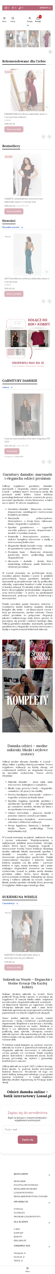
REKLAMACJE (20, 1240)
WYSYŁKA (18, 1209)
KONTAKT (18, 1233)
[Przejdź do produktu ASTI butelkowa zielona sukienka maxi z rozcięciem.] (27, 255)
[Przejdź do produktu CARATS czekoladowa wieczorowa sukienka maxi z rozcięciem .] (27, 175)
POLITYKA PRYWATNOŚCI (26, 1185)
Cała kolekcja (8, 903)
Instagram (19, 1253)
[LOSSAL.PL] (27, 344)
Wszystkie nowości (10, 227)
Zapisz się (27, 1139)
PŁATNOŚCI (19, 1213)
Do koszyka (12, 451)
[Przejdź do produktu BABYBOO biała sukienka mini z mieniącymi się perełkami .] (27, 931)
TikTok (17, 1261)
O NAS (17, 1229)
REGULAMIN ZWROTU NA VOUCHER (30, 1196)
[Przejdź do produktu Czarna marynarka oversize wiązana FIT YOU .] (27, 415)
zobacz (5, 387)
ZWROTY (44, 8)
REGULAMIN (20, 1181)
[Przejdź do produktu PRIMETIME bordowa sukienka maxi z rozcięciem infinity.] (27, 90)
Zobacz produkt (14, 129)
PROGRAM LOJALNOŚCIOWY (27, 1216)
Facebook (18, 1257)
